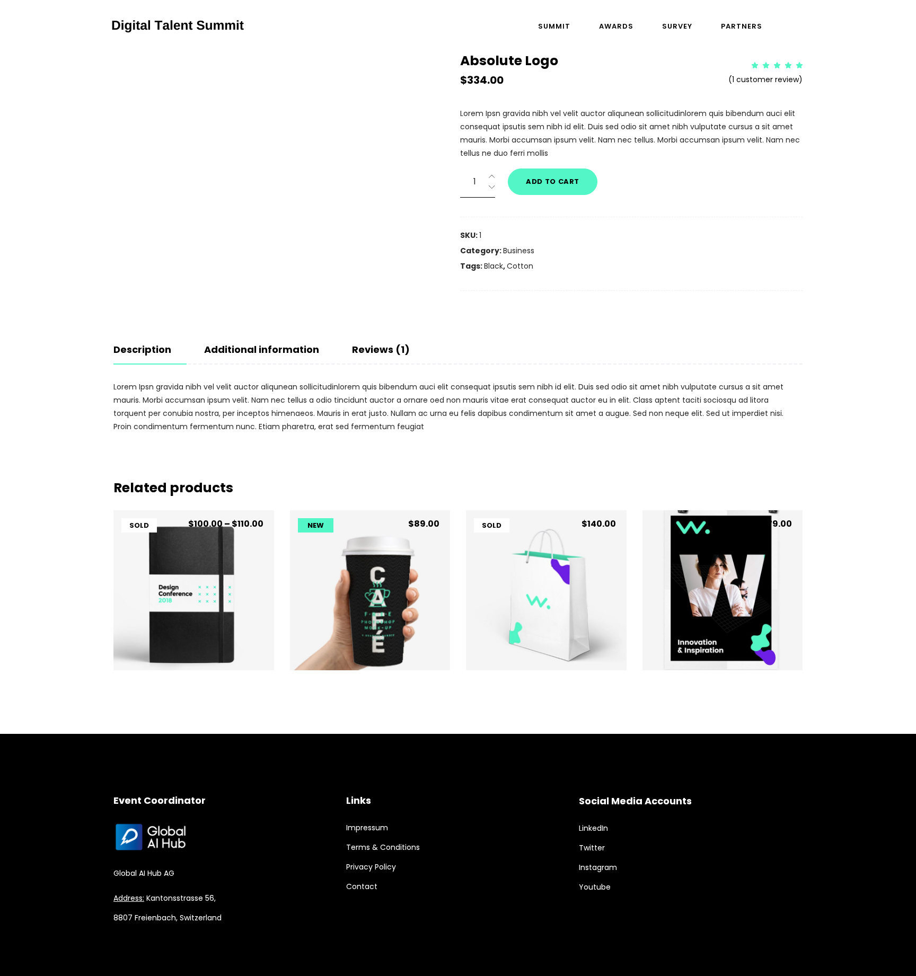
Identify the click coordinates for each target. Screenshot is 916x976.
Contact (361, 886)
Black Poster (722, 618)
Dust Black (194, 618)
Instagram (598, 867)
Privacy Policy (371, 867)
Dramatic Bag (546, 618)
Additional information (261, 349)
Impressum (367, 827)
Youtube (595, 887)
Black (493, 266)
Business (518, 250)
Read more (546, 643)
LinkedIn (593, 828)
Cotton (520, 266)
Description (142, 349)
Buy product (722, 643)
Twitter (592, 847)
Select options (193, 643)
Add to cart (552, 181)
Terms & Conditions (383, 847)
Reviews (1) (381, 349)
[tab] (150, 349)
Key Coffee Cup (370, 618)
